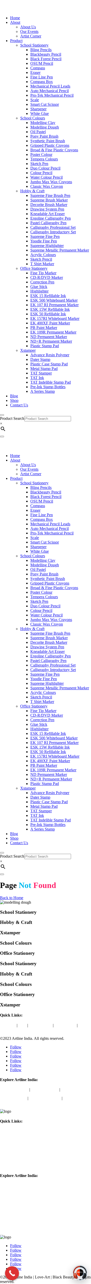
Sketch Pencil (41, 259)
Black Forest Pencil (45, 59)
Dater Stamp (40, 359)
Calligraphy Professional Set (53, 227)
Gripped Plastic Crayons (49, 145)
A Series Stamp (42, 391)
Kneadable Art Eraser (47, 214)
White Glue (39, 113)
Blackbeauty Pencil (45, 54)
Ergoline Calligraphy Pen (50, 218)
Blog (14, 396)
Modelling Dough (44, 127)
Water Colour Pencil (46, 177)
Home (15, 18)
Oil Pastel (38, 132)
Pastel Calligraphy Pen (48, 223)
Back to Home (11, 898)
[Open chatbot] (80, 1273)
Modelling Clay (42, 122)
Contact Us (19, 405)
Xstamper (28, 350)
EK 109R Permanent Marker (53, 332)
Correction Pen (42, 282)
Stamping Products (15, 1228)
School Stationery (34, 45)
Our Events (29, 31)
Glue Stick (38, 286)
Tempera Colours (44, 159)
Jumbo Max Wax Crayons (51, 182)
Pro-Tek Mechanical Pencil (52, 95)
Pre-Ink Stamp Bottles (47, 387)
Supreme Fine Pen (45, 236)
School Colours (32, 118)
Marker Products (13, 1098)
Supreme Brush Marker (49, 200)
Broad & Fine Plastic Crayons (54, 150)
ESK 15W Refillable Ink (50, 309)
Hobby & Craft (32, 191)
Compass (37, 68)
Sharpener (38, 109)
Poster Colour (41, 154)
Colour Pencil (41, 173)
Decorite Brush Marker (48, 204)
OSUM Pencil (41, 63)
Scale (34, 100)
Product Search (12, 418)
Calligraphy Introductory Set (53, 232)
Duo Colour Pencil (45, 168)
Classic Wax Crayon (46, 186)
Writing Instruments (45, 1098)
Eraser (35, 72)
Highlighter (39, 291)
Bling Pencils (41, 50)
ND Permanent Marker (48, 337)
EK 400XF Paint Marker (50, 323)
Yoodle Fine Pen (43, 241)
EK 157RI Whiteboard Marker (54, 318)
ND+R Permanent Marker (51, 341)
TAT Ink (37, 378)
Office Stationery (34, 268)
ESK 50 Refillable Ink (48, 314)
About (15, 22)
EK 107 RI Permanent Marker (54, 305)
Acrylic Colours (43, 255)
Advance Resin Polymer (49, 355)
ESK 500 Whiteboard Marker (54, 300)
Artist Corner (30, 36)
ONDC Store (65, 1025)
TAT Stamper (41, 373)
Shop (14, 400)
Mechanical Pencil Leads (50, 86)
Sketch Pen (39, 163)
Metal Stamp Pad (44, 368)
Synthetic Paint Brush (47, 141)
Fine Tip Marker (43, 273)
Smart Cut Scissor (44, 104)
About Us (28, 27)
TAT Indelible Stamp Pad (50, 382)
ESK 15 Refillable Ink (48, 296)
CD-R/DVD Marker (46, 277)
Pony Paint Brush (44, 136)
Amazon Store (40, 1025)
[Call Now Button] (12, 1273)
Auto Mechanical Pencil (49, 91)
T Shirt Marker (42, 264)
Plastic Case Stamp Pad (49, 364)
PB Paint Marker (43, 327)
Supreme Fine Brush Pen (50, 195)
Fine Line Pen (41, 77)
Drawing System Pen (47, 209)
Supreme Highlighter (47, 245)
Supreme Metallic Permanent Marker (59, 250)
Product (16, 40)
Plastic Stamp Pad (44, 346)
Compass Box (41, 81)
